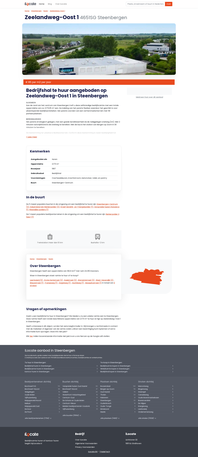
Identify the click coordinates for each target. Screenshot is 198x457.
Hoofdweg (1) (78, 283)
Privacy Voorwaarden (85, 447)
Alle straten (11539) (146, 418)
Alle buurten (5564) (71, 415)
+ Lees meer (31, 137)
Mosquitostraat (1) (93, 283)
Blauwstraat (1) (37, 283)
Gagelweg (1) (65, 283)
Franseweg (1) (51, 283)
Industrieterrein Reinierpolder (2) (45, 207)
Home (41, 4)
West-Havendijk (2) (104, 280)
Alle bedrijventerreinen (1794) (37, 418)
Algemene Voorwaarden (86, 443)
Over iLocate (61, 4)
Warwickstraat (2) (86, 280)
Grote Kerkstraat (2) (53, 280)
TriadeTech (105, 451)
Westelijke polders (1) (38, 209)
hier (31, 336)
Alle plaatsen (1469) (109, 418)
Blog (50, 4)
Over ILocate (81, 439)
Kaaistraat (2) (70, 280)
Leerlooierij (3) (36, 280)
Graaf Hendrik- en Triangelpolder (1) (76, 207)
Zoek (168, 4)
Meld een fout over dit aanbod (149, 97)
